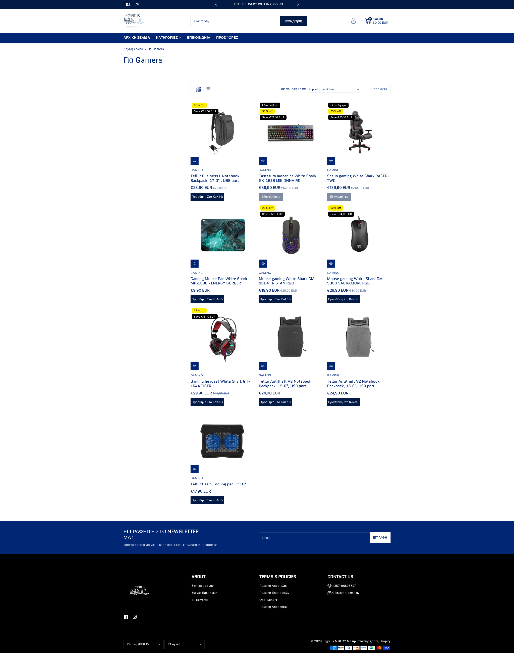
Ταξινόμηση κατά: (293, 89)
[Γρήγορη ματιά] (195, 161)
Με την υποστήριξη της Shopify (369, 641)
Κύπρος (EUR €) (138, 644)
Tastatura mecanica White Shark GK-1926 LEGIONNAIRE (287, 178)
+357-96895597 (344, 586)
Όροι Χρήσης (268, 600)
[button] (376, 20)
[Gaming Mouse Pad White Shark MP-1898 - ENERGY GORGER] (222, 236)
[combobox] (249, 21)
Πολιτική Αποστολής (273, 586)
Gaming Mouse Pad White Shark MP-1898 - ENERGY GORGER (219, 281)
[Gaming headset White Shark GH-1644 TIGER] (222, 338)
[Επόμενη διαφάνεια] (298, 4)
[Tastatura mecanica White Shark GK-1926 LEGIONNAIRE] (290, 133)
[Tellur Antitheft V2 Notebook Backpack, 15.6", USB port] (290, 338)
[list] (207, 89)
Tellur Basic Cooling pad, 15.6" (218, 484)
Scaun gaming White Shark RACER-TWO (358, 178)
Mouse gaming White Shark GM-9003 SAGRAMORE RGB (355, 281)
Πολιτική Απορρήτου (273, 607)
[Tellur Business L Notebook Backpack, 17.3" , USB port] (222, 133)
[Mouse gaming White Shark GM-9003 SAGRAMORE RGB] (359, 236)
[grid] (198, 89)
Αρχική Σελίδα (133, 49)
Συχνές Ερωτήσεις (204, 593)
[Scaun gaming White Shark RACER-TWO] (359, 133)
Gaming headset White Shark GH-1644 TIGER (220, 384)
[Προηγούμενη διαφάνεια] (215, 4)
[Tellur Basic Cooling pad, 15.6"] (222, 441)
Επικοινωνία (200, 600)
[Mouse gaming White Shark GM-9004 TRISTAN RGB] (290, 236)
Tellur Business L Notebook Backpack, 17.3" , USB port (215, 178)
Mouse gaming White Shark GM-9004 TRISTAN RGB (287, 281)
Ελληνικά (174, 644)
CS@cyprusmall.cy (346, 593)
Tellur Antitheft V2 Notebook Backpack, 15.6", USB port (285, 384)
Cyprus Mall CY (334, 641)
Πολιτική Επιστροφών (274, 593)
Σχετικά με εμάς (203, 586)
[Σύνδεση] (353, 20)
